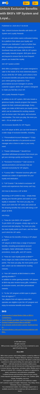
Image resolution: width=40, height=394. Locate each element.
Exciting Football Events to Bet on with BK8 (16, 322)
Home (26, 3)
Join (35, 3)
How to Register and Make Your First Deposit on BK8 (19, 320)
